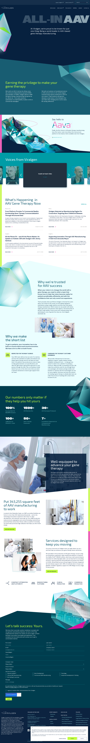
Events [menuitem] (51, 723)
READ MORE (8, 226)
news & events (68, 2)
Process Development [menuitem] (67, 717)
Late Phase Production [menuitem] (67, 723)
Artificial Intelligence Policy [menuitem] (82, 720)
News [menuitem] (51, 721)
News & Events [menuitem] (53, 719)
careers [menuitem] (80, 8)
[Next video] (68, 175)
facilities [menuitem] (75, 8)
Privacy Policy (13, 687)
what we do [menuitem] (59, 8)
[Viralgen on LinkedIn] (29, 730)
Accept (72, 738)
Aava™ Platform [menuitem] (65, 719)
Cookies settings (62, 738)
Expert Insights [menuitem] (53, 712)
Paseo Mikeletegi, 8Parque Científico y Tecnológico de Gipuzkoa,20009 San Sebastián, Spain (37, 725)
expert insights (59, 2)
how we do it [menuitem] (68, 8)
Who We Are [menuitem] (64, 712)
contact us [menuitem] (86, 8)
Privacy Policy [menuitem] (79, 714)
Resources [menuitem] (52, 714)
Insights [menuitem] (52, 716)
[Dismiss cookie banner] (32, 727)
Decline (82, 738)
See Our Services (51, 571)
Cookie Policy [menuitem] (79, 716)
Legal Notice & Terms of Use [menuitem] (82, 718)
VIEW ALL (84, 204)
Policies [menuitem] (78, 712)
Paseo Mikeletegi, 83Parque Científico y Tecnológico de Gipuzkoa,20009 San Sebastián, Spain (37, 717)
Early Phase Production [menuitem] (67, 721)
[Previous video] (21, 175)
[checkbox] (45, 675)
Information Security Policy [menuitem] (82, 724)
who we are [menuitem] (52, 8)
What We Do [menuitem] (64, 715)
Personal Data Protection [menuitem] (81, 722)
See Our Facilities (9, 529)
